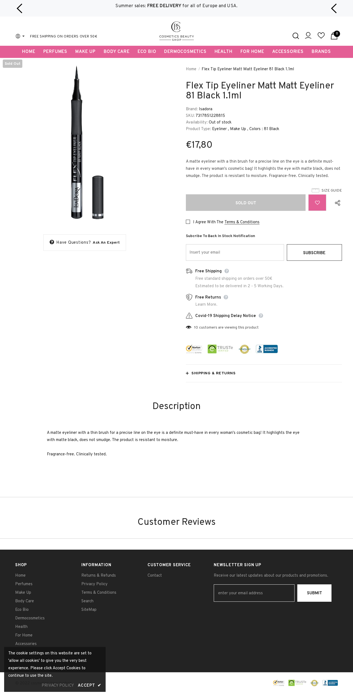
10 (196, 327)
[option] (176, 6)
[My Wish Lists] (321, 38)
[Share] (336, 202)
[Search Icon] (296, 36)
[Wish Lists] (317, 202)
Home (191, 69)
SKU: (190, 116)
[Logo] (176, 31)
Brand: (192, 109)
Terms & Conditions (242, 222)
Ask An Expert (106, 242)
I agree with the (208, 222)
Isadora (205, 109)
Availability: (197, 122)
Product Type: (198, 129)
